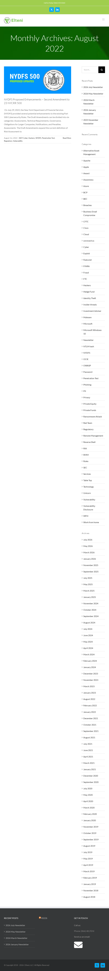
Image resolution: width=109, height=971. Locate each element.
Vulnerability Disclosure (89, 508)
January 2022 (89, 712)
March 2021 (89, 763)
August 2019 (89, 846)
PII (84, 391)
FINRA (86, 266)
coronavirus (88, 240)
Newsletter (88, 340)
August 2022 (89, 699)
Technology (88, 486)
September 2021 (90, 731)
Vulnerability (18, 141)
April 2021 (88, 756)
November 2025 (90, 565)
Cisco (85, 228)
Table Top (87, 480)
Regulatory (8, 141)
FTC (85, 279)
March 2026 (89, 552)
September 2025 (90, 571)
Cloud (86, 234)
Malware (87, 317)
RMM (86, 454)
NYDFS (38, 138)
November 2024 (90, 603)
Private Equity (89, 403)
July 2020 (87, 788)
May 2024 (88, 641)
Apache (86, 160)
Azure (86, 186)
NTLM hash (88, 346)
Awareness (88, 179)
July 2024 (87, 629)
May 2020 (88, 795)
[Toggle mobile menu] (103, 19)
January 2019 (89, 884)
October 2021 (89, 724)
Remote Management (93, 435)
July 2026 (87, 539)
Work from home (91, 522)
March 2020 (89, 807)
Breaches (87, 205)
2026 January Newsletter (17, 944)
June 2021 (88, 750)
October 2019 (89, 833)
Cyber (25, 138)
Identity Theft (89, 298)
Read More (67, 138)
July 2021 (87, 744)
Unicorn (87, 493)
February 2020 (90, 814)
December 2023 (90, 673)
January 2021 (89, 769)
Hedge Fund (89, 291)
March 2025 (89, 590)
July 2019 (87, 852)
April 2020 (88, 801)
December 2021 (90, 718)
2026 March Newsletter (16, 938)
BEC (85, 199)
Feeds (44, 918)
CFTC (86, 221)
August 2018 (89, 897)
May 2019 (88, 858)
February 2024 (90, 661)
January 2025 (89, 597)
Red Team (87, 423)
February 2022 (90, 705)
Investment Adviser (92, 311)
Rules (85, 461)
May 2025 (88, 584)
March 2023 (89, 686)
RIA (85, 448)
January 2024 (89, 667)
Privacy (86, 397)
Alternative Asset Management (91, 152)
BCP (20, 138)
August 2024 (89, 622)
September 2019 (90, 839)
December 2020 (90, 775)
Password (87, 372)
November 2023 (90, 680)
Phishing (87, 384)
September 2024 (90, 616)
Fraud (86, 272)
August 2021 (89, 737)
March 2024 (89, 654)
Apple (86, 167)
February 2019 (90, 877)
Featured (87, 259)
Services (87, 474)
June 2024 (88, 635)
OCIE (85, 359)
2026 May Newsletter (93, 93)
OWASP (87, 365)
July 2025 (87, 578)
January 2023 (89, 692)
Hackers (31, 138)
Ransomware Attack (92, 416)
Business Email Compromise (90, 213)
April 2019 (88, 865)
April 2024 (88, 648)
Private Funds (89, 410)
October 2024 (89, 610)
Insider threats (90, 304)
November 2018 (90, 890)
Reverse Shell (89, 442)
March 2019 (89, 871)
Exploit (86, 253)
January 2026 (89, 558)
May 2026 (88, 546)
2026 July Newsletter (93, 87)
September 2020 (90, 782)
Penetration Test (48, 138)
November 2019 (90, 826)
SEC (85, 467)
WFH (85, 516)
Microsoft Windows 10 (92, 332)
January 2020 (89, 820)
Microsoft (87, 323)
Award (86, 173)
